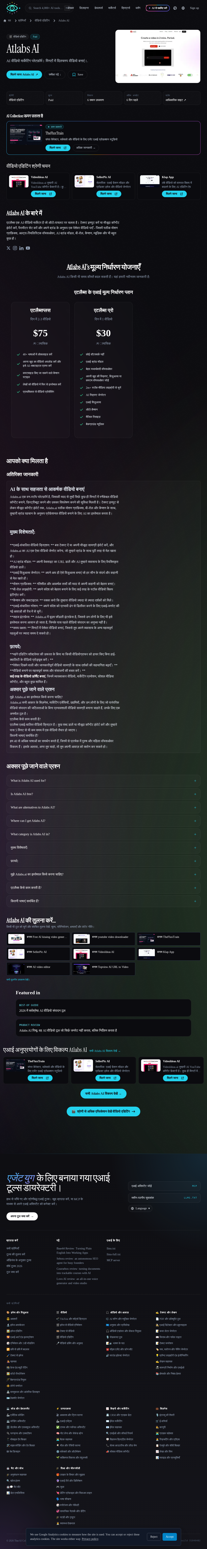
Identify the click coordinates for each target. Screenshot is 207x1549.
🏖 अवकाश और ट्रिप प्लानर (69, 1415)
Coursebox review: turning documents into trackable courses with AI (78, 1271)
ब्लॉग (138, 8)
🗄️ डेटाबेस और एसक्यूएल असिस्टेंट (22, 1427)
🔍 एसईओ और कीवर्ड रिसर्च (119, 1433)
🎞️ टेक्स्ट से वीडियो (65, 1331)
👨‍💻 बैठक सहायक (64, 1439)
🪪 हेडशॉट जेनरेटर (15, 1398)
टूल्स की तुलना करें (15, 1254)
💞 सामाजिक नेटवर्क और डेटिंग (71, 1511)
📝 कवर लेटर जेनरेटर (166, 1331)
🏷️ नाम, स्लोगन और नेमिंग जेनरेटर (172, 1349)
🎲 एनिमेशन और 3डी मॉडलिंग (20, 1343)
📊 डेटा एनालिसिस (15, 1492)
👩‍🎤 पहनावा (11, 1361)
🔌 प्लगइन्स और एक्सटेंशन (19, 1433)
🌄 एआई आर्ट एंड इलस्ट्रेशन (20, 1337)
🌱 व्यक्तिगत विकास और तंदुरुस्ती (72, 1457)
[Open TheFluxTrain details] (26, 135)
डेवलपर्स (98, 8)
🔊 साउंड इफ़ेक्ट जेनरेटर (118, 1355)
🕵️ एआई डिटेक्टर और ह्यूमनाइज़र (171, 1324)
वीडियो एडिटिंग (42, 20)
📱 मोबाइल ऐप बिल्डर (16, 1439)
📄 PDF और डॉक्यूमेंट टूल (168, 1318)
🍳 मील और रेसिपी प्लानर (68, 1445)
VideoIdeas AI (39, 177)
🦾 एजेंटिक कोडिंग (15, 1415)
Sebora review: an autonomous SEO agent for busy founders (77, 1260)
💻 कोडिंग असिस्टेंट (15, 1421)
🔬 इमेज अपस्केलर (15, 1324)
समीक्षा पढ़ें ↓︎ (55, 74)
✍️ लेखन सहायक (164, 1361)
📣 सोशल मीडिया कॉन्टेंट (117, 1451)
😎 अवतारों (11, 1318)
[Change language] (183, 8)
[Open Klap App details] (149, 181)
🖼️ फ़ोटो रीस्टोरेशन (15, 1373)
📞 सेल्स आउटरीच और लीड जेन (121, 1445)
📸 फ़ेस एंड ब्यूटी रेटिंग (16, 1367)
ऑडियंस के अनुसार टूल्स (18, 1260)
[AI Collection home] (13, 8)
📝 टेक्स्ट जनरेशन (164, 1343)
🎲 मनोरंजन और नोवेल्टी (67, 1505)
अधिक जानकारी (86, 147)
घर (9, 20)
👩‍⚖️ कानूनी (161, 1427)
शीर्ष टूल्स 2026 (14, 1266)
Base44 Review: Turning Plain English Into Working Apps (74, 1250)
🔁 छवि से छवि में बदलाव (17, 1349)
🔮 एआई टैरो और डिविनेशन (69, 1480)
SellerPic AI (103, 177)
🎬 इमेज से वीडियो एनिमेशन (69, 1324)
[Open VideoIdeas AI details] (19, 181)
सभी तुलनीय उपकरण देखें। (18, 979)
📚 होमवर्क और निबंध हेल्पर (168, 1373)
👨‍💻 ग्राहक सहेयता (164, 1433)
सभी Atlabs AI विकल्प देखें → (103, 1093)
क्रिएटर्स (125, 8)
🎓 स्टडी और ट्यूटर (65, 1517)
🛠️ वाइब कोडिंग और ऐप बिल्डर (20, 1445)
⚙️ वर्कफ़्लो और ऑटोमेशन (68, 1451)
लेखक (71, 8)
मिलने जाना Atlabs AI (24, 74)
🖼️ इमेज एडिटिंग (14, 1331)
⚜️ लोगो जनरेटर (14, 1385)
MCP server (113, 1260)
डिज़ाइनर (84, 8)
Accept (170, 1536)
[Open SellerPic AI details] (84, 181)
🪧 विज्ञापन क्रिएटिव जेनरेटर (119, 1439)
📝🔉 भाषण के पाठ (115, 1343)
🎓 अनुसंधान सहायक (16, 1474)
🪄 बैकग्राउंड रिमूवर (16, 1379)
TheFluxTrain (54, 133)
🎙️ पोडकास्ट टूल (114, 1337)
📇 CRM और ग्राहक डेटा (118, 1415)
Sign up (194, 8)
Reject (153, 1536)
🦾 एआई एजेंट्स (64, 1421)
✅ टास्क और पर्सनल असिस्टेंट (70, 1427)
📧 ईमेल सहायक (114, 1427)
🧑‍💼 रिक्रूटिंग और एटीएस (168, 1439)
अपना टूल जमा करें (22, 1216)
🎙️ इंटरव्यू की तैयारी (165, 1415)
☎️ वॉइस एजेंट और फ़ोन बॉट (119, 1349)
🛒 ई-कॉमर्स (161, 1421)
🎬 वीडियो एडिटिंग (65, 1337)
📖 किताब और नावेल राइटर (169, 1337)
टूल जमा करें (12, 1272)
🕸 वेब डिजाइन (13, 1451)
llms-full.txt (113, 1254)
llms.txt (111, 1248)
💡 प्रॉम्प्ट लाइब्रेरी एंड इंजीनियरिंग (172, 1355)
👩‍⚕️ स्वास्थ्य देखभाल (65, 1523)
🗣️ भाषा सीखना (63, 1499)
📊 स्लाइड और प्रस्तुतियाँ (168, 1457)
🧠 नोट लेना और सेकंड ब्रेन (69, 1433)
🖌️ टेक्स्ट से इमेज (14, 1355)
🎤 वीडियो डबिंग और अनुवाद (69, 1343)
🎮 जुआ (60, 1486)
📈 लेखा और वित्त (164, 1451)
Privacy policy (90, 1538)
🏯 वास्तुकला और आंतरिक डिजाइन (23, 1391)
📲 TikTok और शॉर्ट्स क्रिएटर (71, 1318)
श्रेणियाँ (22, 20)
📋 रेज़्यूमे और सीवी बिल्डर (168, 1445)
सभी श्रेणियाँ (12, 1248)
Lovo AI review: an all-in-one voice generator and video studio (77, 1281)
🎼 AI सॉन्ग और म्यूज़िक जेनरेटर (121, 1318)
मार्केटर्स (112, 8)
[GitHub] (175, 8)
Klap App (168, 177)
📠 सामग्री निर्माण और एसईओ (170, 1367)
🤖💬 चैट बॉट (13, 1486)
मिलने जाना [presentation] (55, 147)
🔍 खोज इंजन (13, 1480)
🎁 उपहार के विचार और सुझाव (70, 1474)
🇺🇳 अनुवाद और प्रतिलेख (117, 1324)
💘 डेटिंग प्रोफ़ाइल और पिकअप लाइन (74, 1492)
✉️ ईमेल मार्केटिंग (114, 1421)
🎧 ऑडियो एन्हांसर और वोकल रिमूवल (123, 1331)
